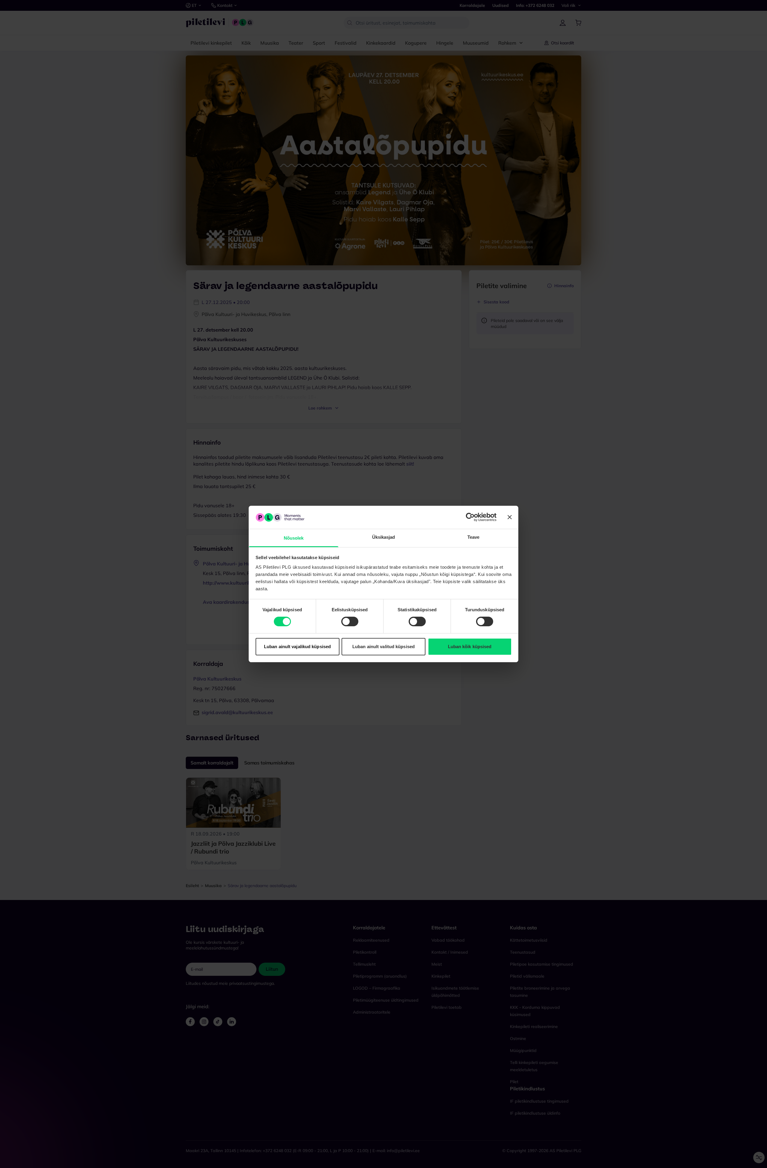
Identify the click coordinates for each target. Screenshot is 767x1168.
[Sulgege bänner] (510, 517)
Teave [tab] (473, 537)
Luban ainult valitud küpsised (383, 646)
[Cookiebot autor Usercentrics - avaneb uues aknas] (470, 517)
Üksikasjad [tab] (383, 537)
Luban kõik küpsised (470, 646)
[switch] (349, 621)
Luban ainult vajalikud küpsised (297, 646)
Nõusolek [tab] (294, 538)
